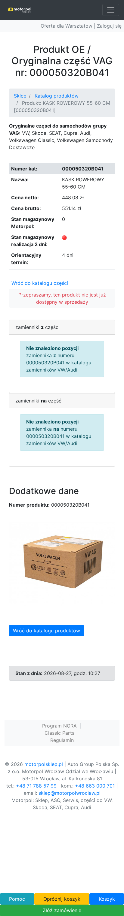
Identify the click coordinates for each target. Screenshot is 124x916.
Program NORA (59, 726)
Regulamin (62, 740)
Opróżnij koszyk (61, 899)
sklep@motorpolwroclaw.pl (70, 793)
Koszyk (107, 899)
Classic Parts (59, 733)
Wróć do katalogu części (39, 283)
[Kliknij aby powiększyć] (62, 563)
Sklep (20, 96)
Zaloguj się (109, 26)
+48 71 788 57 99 (36, 786)
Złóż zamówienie (62, 910)
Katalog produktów (57, 96)
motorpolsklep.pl (43, 764)
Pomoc (17, 899)
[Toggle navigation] (110, 10)
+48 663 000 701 (95, 786)
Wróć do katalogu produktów (46, 631)
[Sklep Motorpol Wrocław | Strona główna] (20, 9)
